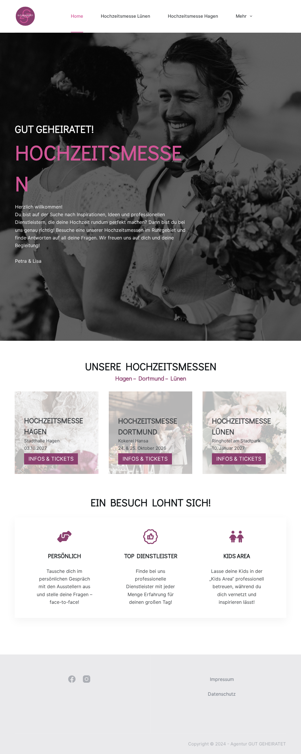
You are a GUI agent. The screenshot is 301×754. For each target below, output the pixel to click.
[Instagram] (86, 679)
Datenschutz (222, 694)
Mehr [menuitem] (241, 16)
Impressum (222, 679)
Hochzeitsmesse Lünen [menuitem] (125, 16)
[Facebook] (72, 679)
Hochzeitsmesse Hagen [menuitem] (193, 16)
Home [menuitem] (77, 16)
